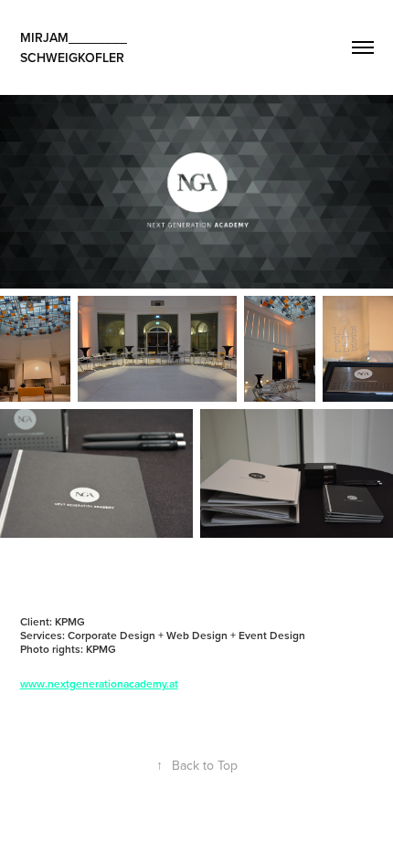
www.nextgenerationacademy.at (99, 683)
